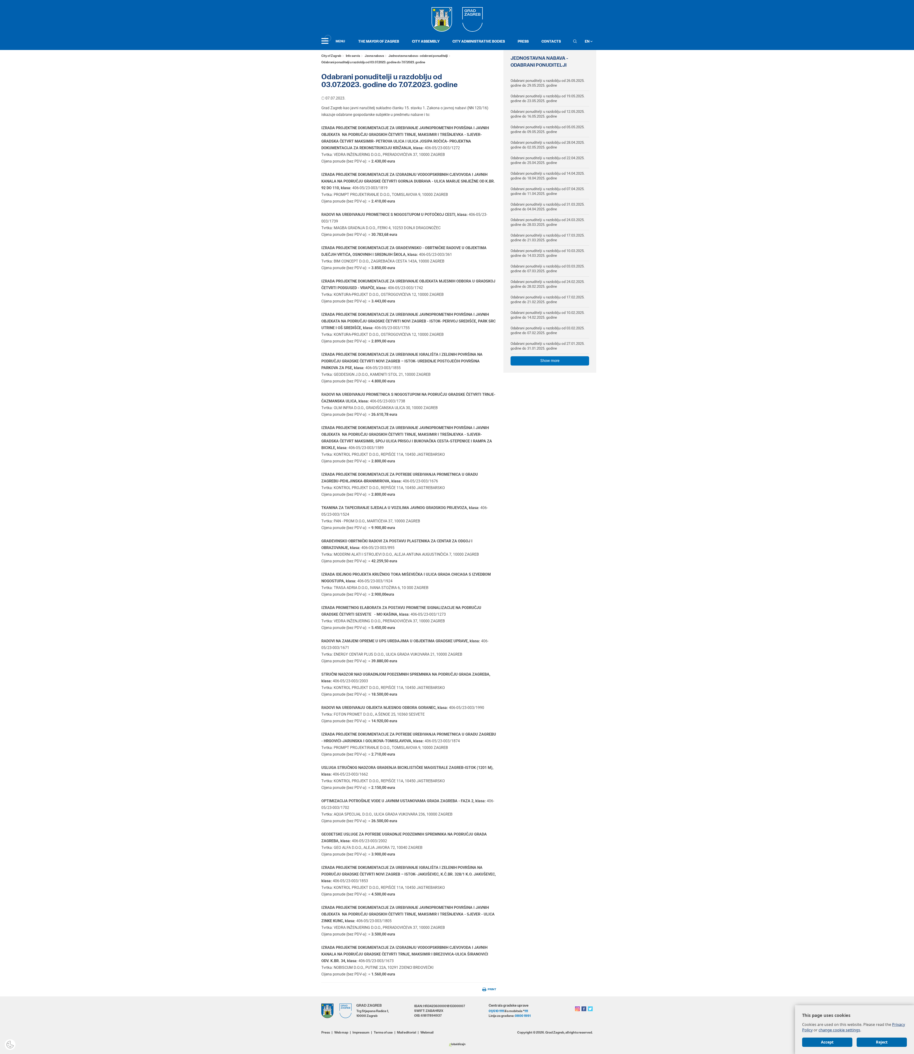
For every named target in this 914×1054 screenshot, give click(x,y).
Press (523, 41)
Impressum (361, 1032)
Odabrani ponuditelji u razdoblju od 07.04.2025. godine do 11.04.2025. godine (548, 191)
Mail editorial (406, 1032)
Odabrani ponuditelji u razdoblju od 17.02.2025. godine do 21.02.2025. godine (548, 299)
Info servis (353, 56)
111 (526, 1011)
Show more (549, 360)
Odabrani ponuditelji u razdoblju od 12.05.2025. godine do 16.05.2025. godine (548, 114)
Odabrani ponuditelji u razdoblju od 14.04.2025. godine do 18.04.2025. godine (548, 175)
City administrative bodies (478, 41)
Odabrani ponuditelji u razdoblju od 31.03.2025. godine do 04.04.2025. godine (548, 206)
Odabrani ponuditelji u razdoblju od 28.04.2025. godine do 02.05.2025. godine (548, 144)
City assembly (426, 41)
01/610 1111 (496, 1011)
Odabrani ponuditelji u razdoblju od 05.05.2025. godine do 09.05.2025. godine (548, 129)
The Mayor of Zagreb (378, 41)
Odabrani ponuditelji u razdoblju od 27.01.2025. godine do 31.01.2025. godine (548, 346)
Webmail (426, 1032)
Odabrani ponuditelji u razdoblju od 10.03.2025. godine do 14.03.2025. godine (548, 253)
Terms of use (383, 1032)
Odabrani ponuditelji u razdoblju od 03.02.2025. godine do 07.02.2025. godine (548, 330)
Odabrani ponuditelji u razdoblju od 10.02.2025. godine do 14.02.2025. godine (548, 315)
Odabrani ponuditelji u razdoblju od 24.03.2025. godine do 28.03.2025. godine (548, 222)
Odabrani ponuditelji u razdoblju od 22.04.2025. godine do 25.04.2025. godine (548, 160)
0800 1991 (523, 1016)
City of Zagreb (331, 56)
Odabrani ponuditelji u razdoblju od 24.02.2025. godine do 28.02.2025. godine (548, 284)
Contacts (551, 41)
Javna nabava (374, 56)
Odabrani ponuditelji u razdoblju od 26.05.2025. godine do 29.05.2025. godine (548, 83)
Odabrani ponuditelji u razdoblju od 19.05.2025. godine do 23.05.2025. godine (548, 98)
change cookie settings (839, 1030)
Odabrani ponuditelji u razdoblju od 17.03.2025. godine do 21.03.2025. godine (548, 237)
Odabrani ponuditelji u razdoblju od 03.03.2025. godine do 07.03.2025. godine (548, 268)
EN (587, 41)
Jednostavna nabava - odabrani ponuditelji (418, 56)
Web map (341, 1032)
